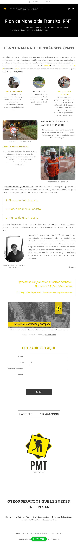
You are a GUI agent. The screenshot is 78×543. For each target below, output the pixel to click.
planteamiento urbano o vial (56, 227)
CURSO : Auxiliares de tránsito (15, 146)
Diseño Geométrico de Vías (18, 517)
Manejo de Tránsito (30, 520)
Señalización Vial (41, 517)
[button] (39, 539)
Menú (73, 9)
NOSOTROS (50, 335)
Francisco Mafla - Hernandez (53, 286)
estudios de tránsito (56, 224)
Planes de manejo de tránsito (19, 186)
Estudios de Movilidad (62, 517)
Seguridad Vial (49, 520)
